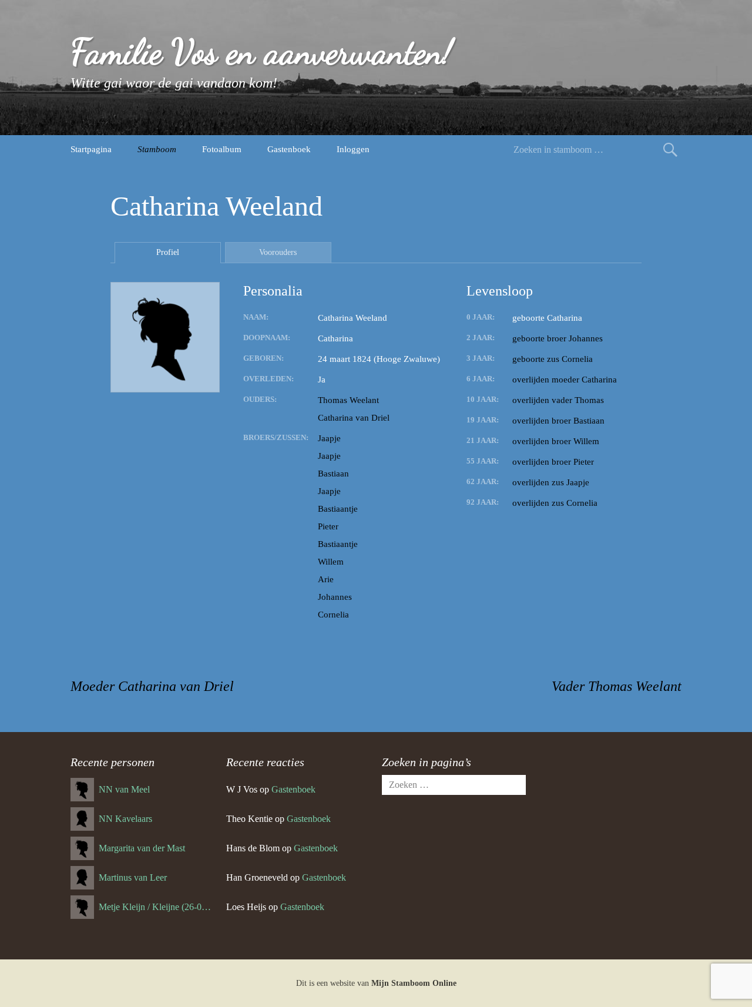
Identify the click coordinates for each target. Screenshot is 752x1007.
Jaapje (329, 438)
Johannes (335, 597)
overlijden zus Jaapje (550, 482)
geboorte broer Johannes (557, 338)
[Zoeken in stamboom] (670, 149)
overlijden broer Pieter (553, 461)
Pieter (328, 526)
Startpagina (91, 149)
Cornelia (333, 614)
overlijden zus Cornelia (554, 503)
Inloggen (353, 149)
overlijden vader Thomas (558, 400)
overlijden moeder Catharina (564, 379)
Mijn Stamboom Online (413, 983)
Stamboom (156, 149)
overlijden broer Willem (555, 441)
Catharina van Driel (354, 417)
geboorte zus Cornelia (552, 359)
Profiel (167, 252)
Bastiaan (333, 473)
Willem (331, 561)
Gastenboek (289, 149)
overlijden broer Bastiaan (558, 420)
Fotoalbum (221, 149)
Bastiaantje (338, 508)
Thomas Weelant (348, 400)
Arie (326, 579)
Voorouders (278, 252)
